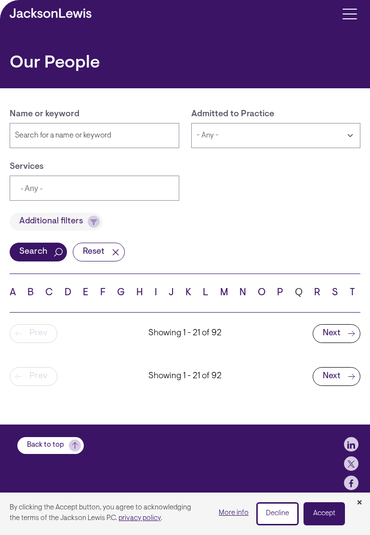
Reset (94, 251)
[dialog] (185, 514)
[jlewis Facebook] (351, 483)
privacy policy (140, 518)
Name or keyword (44, 114)
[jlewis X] (351, 463)
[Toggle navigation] (349, 13)
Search (33, 251)
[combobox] (94, 188)
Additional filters (51, 221)
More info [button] (234, 513)
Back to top (45, 445)
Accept (324, 513)
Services (27, 167)
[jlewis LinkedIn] (351, 444)
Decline (277, 513)
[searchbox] (65, 189)
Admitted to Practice (232, 114)
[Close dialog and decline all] (359, 503)
